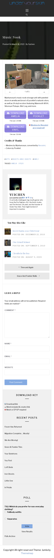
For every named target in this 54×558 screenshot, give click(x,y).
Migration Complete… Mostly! (17, 433)
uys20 (21, 163)
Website (9, 367)
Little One (9, 481)
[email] (23, 198)
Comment (10, 310)
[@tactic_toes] (29, 198)
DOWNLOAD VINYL (17, 128)
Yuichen (31, 44)
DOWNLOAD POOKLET (40, 115)
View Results (27, 531)
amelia (14, 163)
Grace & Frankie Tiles (13, 447)
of (27, 91)
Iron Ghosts (9, 474)
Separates (12, 519)
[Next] (44, 91)
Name (8, 344)
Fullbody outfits (14, 512)
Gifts (7, 159)
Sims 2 (36, 159)
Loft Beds (9, 467)
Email (8, 356)
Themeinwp (27, 553)
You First (8, 460)
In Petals (8, 487)
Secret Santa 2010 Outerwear (26, 231)
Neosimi (41, 145)
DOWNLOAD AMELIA (17, 115)
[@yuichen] (25, 198)
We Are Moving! (11, 440)
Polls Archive (10, 536)
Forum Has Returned (13, 427)
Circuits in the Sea (21, 253)
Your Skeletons (11, 454)
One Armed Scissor (21, 242)
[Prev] (10, 91)
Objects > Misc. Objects (21, 159)
